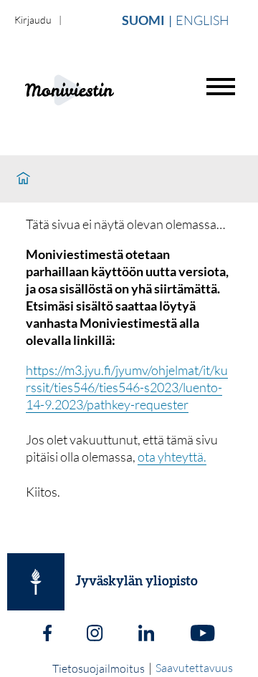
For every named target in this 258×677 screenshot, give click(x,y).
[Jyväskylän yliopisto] (35, 581)
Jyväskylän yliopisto (136, 581)
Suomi (143, 20)
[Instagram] (94, 635)
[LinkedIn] (146, 635)
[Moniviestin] (105, 88)
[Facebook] (47, 635)
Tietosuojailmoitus (98, 668)
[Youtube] (202, 635)
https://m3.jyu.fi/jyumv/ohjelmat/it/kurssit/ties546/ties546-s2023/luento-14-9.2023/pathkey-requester (127, 387)
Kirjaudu (33, 20)
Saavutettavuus (194, 668)
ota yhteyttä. (172, 456)
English (202, 20)
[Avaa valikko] (220, 86)
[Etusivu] (23, 179)
